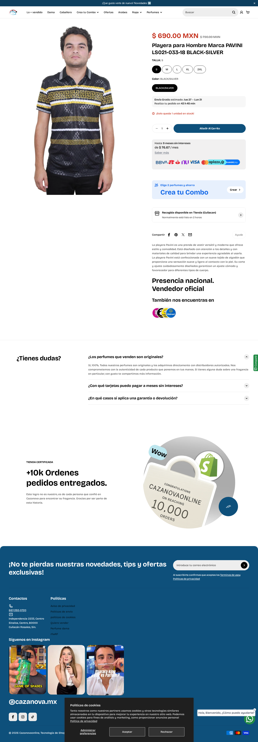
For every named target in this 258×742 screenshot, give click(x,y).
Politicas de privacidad (186, 578)
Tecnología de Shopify (54, 732)
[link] (239, 235)
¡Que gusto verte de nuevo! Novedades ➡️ (126, 3)
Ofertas (108, 12)
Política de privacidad (83, 721)
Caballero (66, 12)
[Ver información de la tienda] (240, 215)
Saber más (162, 152)
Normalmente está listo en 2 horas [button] (182, 217)
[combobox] (210, 12)
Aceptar (127, 731)
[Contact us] (249, 718)
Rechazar (167, 731)
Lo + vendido (34, 12)
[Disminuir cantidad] (155, 128)
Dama (51, 12)
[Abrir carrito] (248, 12)
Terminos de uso (229, 574)
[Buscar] (234, 12)
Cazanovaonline (29, 732)
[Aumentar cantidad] (168, 128)
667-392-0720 (17, 610)
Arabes (122, 12)
